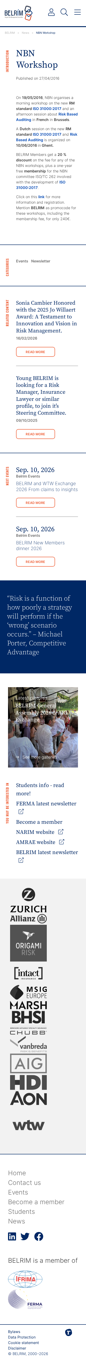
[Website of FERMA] (25, 1307)
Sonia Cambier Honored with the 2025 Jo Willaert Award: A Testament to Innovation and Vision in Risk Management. (46, 317)
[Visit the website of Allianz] (28, 918)
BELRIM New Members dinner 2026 (40, 545)
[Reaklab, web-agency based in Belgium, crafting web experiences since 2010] (68, 1340)
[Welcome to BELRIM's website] (19, 13)
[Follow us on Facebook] (38, 1239)
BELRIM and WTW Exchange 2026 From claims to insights (47, 486)
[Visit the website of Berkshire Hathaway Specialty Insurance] (28, 1020)
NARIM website (36, 832)
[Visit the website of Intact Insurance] (28, 973)
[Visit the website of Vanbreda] (28, 1044)
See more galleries (39, 757)
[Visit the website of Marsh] (28, 1005)
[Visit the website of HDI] (28, 1082)
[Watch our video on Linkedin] (12, 1239)
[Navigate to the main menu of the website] (77, 12)
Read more (35, 352)
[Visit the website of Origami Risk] (28, 943)
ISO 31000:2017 (47, 108)
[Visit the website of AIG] (28, 1064)
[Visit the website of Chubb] (28, 1033)
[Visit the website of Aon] (28, 1098)
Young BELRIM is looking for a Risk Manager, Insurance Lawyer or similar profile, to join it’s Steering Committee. (41, 395)
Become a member (39, 822)
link (41, 196)
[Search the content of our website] (64, 12)
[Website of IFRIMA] (25, 1286)
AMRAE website (36, 842)
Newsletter (40, 261)
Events (22, 261)
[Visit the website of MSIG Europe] (28, 992)
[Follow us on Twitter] (25, 1239)
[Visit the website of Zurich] (28, 900)
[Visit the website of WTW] (28, 1125)
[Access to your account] (51, 12)
